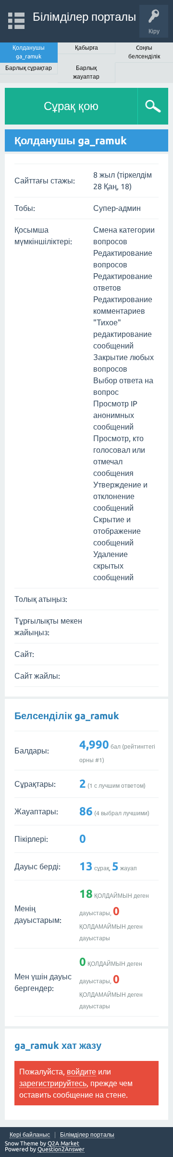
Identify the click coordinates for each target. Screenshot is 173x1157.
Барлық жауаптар (86, 72)
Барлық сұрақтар (28, 68)
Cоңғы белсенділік (144, 51)
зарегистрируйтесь (52, 1083)
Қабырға (86, 47)
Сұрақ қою (71, 105)
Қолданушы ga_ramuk (28, 51)
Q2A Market (63, 1143)
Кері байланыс (30, 1135)
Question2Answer (61, 1149)
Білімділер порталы (84, 16)
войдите (81, 1071)
